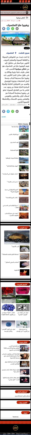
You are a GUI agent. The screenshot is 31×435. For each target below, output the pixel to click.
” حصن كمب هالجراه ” (13, 182)
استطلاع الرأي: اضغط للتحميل (22, 396)
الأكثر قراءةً (23, 342)
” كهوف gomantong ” (12, 166)
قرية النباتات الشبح (14, 134)
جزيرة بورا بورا (15, 126)
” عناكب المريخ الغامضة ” (12, 197)
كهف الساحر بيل (14, 142)
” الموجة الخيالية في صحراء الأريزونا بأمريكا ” (12, 190)
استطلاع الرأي (22, 391)
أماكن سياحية (20, 17)
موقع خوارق (12, 104)
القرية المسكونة (14, 150)
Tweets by (15, 416)
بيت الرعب (23, 227)
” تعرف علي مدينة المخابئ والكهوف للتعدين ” (12, 214)
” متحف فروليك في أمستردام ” (10, 174)
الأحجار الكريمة (22, 284)
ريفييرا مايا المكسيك (21, 104)
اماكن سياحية (20, 68)
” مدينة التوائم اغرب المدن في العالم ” (11, 206)
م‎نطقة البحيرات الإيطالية (12, 158)
